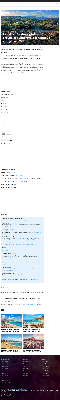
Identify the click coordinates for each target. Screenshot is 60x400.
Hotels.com (5, 250)
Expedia (11, 258)
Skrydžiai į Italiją (5, 363)
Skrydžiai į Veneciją (45, 364)
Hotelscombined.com (38, 209)
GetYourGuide (5, 258)
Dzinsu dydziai (23, 389)
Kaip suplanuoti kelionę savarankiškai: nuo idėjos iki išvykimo (23, 244)
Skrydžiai (12, 3)
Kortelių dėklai (40, 388)
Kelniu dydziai (17, 389)
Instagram (30, 304)
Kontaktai (54, 3)
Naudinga (47, 3)
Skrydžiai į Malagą (25, 371)
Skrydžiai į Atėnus (45, 373)
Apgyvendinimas (29, 3)
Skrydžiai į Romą (25, 363)
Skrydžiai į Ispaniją (5, 371)
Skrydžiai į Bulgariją (5, 375)
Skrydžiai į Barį (44, 371)
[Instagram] (54, 1)
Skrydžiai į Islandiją (5, 380)
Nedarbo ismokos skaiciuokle (31, 388)
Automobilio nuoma (39, 3)
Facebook (25, 304)
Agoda (40, 249)
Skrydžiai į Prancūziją (6, 378)
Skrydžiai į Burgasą (45, 370)
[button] (57, 4)
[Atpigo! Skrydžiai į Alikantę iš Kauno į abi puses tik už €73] (11, 321)
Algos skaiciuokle (13, 388)
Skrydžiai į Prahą (25, 373)
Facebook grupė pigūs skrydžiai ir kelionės (28, 239)
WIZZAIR (13, 172)
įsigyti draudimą (9, 270)
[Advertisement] (22, 82)
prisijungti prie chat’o (10, 226)
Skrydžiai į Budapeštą (26, 370)
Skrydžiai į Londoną (25, 368)
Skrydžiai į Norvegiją (6, 364)
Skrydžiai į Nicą (25, 375)
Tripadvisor (16, 258)
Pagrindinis (6, 3)
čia (15, 184)
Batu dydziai (46, 388)
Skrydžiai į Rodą (45, 368)
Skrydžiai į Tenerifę (45, 375)
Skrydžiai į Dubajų (45, 361)
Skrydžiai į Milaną (25, 366)
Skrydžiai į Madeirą (5, 377)
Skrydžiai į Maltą (5, 368)
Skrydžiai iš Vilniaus (21, 31)
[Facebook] (52, 1)
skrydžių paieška (18, 175)
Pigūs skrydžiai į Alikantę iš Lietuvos (7, 327)
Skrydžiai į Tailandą (5, 370)
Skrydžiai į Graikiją (5, 373)
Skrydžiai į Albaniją (5, 361)
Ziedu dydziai (11, 389)
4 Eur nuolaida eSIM (30, 220)
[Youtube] (58, 1)
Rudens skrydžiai (13, 31)
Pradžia (2, 7)
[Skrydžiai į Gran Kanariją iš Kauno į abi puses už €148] (33, 321)
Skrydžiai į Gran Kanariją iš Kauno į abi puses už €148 (31, 330)
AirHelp (34, 274)
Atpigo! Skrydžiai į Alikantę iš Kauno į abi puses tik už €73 (10, 330)
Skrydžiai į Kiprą (5, 366)
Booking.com (35, 249)
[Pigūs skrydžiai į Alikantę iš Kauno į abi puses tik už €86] (33, 341)
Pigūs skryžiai (7, 7)
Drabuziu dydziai (52, 388)
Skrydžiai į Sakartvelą (6, 382)
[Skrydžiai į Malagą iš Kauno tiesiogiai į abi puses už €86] (11, 341)
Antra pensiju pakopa (21, 388)
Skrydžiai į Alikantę (45, 366)
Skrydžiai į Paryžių (25, 364)
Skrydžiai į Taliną (45, 363)
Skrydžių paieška (20, 3)
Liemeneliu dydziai (4, 389)
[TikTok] (56, 1)
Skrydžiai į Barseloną (26, 361)
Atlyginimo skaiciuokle (5, 388)
